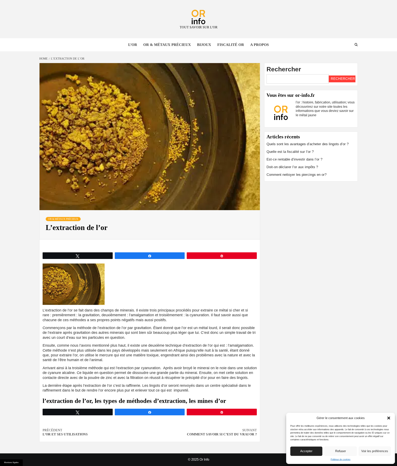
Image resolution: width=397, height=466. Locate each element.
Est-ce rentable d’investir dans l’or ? (294, 159)
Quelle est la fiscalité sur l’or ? (290, 152)
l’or (132, 45)
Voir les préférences (374, 451)
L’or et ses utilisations (65, 432)
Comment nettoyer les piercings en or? (296, 175)
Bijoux (204, 45)
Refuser (340, 451)
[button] (389, 418)
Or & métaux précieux (167, 45)
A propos (259, 45)
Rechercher (284, 69)
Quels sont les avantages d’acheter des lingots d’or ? (308, 144)
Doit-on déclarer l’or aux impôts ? (292, 167)
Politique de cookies (340, 459)
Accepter (306, 451)
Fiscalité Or (230, 45)
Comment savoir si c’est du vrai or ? (222, 432)
